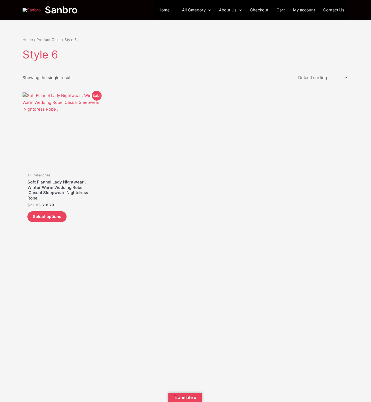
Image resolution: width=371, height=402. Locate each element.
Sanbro (61, 9)
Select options (47, 216)
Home (28, 40)
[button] (208, 10)
